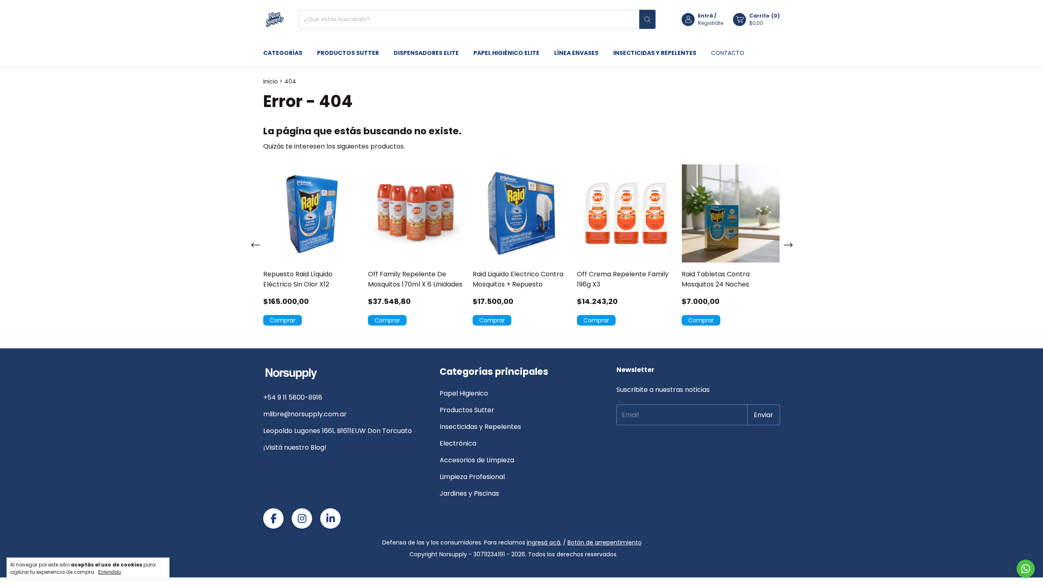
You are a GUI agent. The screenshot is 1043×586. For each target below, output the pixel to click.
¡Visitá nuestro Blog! (294, 447)
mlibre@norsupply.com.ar (305, 414)
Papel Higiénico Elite (506, 53)
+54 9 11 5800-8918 (292, 397)
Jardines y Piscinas (469, 493)
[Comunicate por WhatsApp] (1026, 569)
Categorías (282, 53)
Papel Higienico (464, 393)
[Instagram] (302, 518)
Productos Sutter (348, 53)
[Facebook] (273, 518)
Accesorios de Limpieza (477, 460)
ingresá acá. (544, 542)
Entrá (705, 15)
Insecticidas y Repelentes (654, 53)
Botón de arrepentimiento (605, 542)
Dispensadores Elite (426, 53)
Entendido (109, 572)
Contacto (727, 53)
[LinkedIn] (330, 518)
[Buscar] (647, 19)
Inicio (270, 81)
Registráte (710, 23)
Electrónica (458, 443)
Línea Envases (576, 53)
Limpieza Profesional (472, 476)
